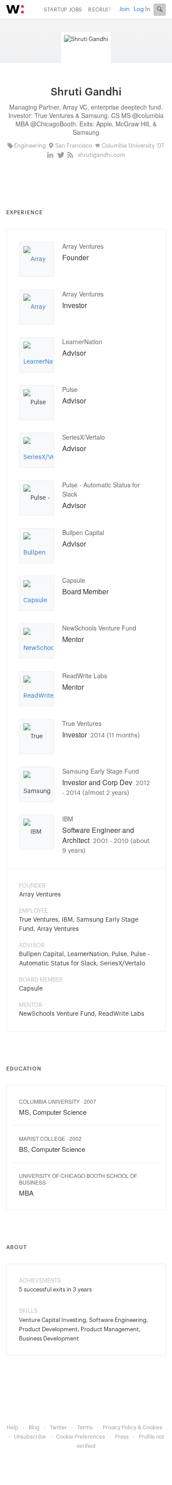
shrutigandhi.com (101, 155)
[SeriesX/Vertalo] (38, 451)
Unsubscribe (30, 1436)
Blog (34, 1427)
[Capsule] (36, 595)
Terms (85, 1427)
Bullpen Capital (83, 532)
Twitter (58, 1427)
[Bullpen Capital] (36, 547)
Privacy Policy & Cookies (132, 1427)
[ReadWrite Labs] (38, 690)
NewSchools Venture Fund (99, 627)
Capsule (73, 580)
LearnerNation (82, 341)
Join (124, 9)
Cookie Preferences (80, 1436)
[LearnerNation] (38, 356)
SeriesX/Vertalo (83, 437)
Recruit (99, 9)
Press (122, 1436)
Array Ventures (83, 246)
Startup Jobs (63, 9)
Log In (142, 9)
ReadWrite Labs (84, 675)
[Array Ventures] (36, 261)
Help (13, 1427)
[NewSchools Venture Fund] (38, 642)
